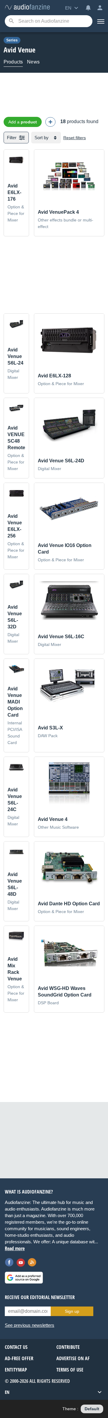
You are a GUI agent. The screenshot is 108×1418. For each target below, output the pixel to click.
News (33, 61)
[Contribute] (50, 122)
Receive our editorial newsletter (40, 1297)
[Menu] (100, 21)
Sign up (72, 1311)
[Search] (11, 21)
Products (13, 61)
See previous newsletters (29, 1325)
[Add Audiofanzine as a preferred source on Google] (24, 1278)
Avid (10, 50)
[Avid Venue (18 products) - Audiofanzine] (27, 7)
